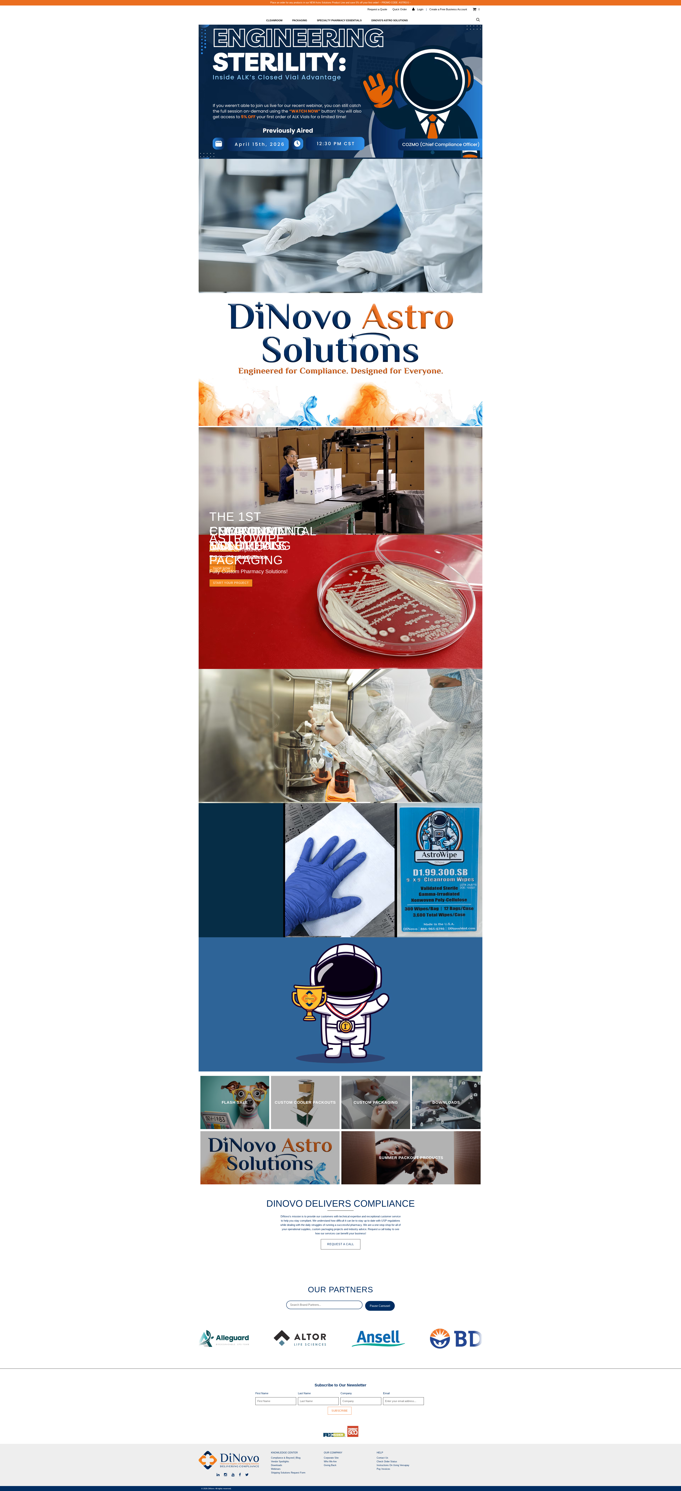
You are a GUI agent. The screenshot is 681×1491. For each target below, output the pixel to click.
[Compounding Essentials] (340, 800)
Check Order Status (387, 1461)
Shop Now (221, 568)
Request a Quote (377, 9)
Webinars (276, 1469)
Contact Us (382, 1457)
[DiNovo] (234, 1460)
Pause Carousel (380, 1305)
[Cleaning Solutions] (340, 290)
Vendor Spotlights (280, 1461)
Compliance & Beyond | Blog (285, 1457)
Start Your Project (231, 582)
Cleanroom (274, 20)
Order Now (223, 561)
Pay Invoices (383, 1469)
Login (419, 9)
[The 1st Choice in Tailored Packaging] (340, 1069)
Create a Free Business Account (448, 9)
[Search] (478, 20)
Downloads (276, 1465)
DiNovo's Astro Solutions (389, 20)
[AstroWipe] (340, 935)
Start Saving (224, 547)
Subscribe (339, 1410)
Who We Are (330, 1461)
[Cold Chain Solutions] (311, 532)
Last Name (304, 1393)
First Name (261, 1393)
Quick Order (399, 9)
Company (346, 1393)
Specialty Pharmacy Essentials (339, 20)
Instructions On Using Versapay (393, 1465)
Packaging (299, 20)
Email (386, 1393)
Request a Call (340, 1244)
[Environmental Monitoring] (340, 666)
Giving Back (330, 1465)
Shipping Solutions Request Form (288, 1472)
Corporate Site (331, 1457)
